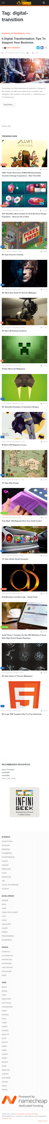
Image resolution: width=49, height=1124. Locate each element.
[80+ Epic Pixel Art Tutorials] (24, 235)
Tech (28, 33)
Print (4, 975)
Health (5, 1042)
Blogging (6, 845)
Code (4, 908)
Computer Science (10, 912)
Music (4, 1066)
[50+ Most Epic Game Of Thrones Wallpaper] (24, 273)
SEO (3, 881)
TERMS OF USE (7, 1118)
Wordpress (7, 940)
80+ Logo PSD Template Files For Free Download (21, 714)
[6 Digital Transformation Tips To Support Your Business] (24, 71)
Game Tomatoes (8, 770)
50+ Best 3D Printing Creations (14, 331)
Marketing (6, 877)
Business (6, 33)
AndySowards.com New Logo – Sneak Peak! (20, 597)
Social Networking (10, 885)
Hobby (4, 1046)
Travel (5, 1090)
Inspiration (7, 960)
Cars (4, 995)
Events (5, 861)
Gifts (4, 1038)
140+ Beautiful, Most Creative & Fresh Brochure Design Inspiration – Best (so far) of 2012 (24, 215)
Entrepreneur (18, 33)
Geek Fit (5, 1034)
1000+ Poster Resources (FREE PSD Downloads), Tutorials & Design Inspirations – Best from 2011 (21, 174)
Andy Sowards (13, 48)
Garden (5, 1030)
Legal (4, 873)
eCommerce (7, 853)
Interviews (7, 963)
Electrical (6, 1003)
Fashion (5, 1015)
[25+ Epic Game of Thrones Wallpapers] (24, 656)
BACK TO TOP (42, 1121)
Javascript (6, 924)
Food (4, 1019)
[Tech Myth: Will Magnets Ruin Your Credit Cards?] (24, 501)
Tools (4, 1086)
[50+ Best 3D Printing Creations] (24, 311)
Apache (5, 900)
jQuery (5, 928)
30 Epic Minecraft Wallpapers (13, 369)
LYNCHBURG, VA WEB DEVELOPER (27, 1114)
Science (5, 1074)
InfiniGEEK (6, 772)
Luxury (5, 1054)
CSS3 (4, 916)
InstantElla (6, 775)
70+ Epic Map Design (10, 483)
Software (6, 1078)
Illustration (7, 956)
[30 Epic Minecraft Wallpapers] (24, 349)
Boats (4, 987)
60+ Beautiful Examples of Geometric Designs (20, 407)
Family (4, 1011)
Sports (5, 1082)
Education (6, 999)
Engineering (7, 1007)
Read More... (9, 105)
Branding (6, 849)
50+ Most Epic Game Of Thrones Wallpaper (19, 293)
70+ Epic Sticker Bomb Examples (15, 559)
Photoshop (7, 971)
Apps (4, 904)
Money (4, 1058)
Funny (4, 1023)
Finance (5, 865)
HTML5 (4, 920)
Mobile (5, 932)
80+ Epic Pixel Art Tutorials (12, 255)
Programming (8, 936)
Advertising (7, 841)
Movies (5, 1062)
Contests (6, 952)
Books (4, 991)
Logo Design (7, 967)
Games (4, 1026)
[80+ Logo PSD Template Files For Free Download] (24, 695)
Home (4, 1050)
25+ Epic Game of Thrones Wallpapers (17, 676)
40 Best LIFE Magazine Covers (14, 445)
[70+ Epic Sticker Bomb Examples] (24, 539)
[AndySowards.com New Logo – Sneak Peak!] (24, 577)
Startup (5, 889)
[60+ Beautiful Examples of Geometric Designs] (24, 387)
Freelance (6, 869)
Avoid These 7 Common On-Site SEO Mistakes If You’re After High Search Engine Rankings (24, 636)
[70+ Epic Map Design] (24, 463)
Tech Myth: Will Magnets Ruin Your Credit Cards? (22, 521)
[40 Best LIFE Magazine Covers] (24, 425)
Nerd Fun (6, 1070)
